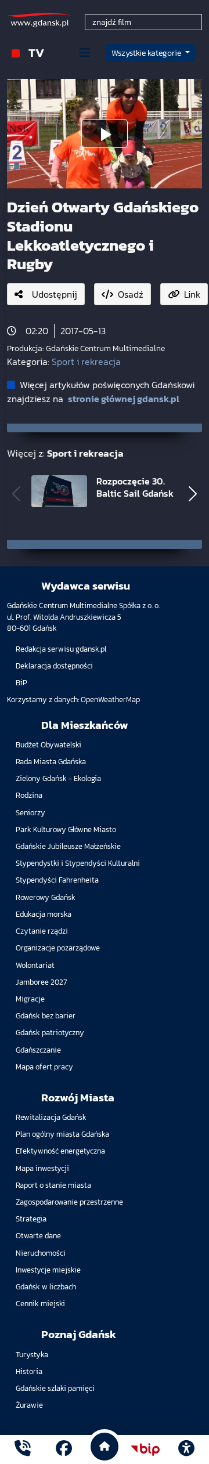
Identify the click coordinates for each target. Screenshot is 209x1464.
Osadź (130, 294)
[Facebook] (64, 1450)
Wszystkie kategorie (147, 53)
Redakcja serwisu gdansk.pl (61, 649)
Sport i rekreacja (86, 361)
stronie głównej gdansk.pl (123, 399)
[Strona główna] (23, 1450)
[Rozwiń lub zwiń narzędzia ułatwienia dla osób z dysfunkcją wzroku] (186, 1449)
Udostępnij (54, 294)
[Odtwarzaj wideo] (104, 133)
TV (36, 53)
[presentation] (16, 493)
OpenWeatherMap (110, 699)
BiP (21, 682)
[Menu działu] (85, 53)
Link (192, 294)
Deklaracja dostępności (54, 665)
